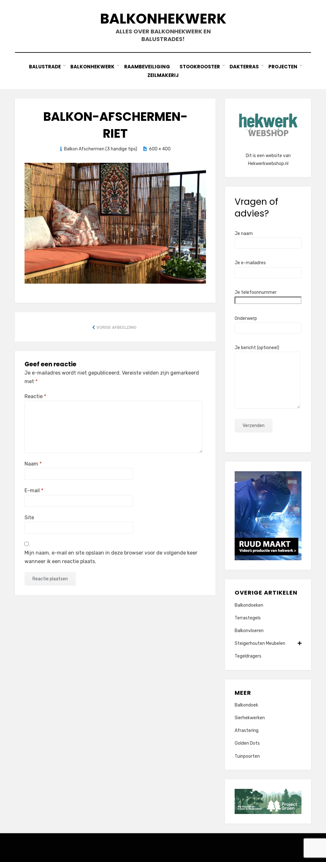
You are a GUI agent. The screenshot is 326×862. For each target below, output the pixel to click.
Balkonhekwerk (163, 18)
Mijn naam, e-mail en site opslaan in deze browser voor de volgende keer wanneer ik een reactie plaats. (111, 557)
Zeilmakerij (163, 75)
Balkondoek (246, 705)
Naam (33, 464)
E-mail (34, 490)
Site (29, 517)
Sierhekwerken (250, 718)
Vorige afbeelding (116, 327)
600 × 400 (160, 149)
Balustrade (45, 66)
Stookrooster (200, 66)
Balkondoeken (249, 605)
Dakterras (244, 66)
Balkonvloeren (249, 630)
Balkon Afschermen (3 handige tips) (100, 149)
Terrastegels (248, 618)
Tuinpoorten (247, 756)
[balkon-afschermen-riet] (115, 222)
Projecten (282, 66)
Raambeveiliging (147, 66)
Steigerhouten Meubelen (260, 643)
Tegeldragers (248, 656)
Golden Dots (247, 743)
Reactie (35, 396)
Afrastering (247, 730)
